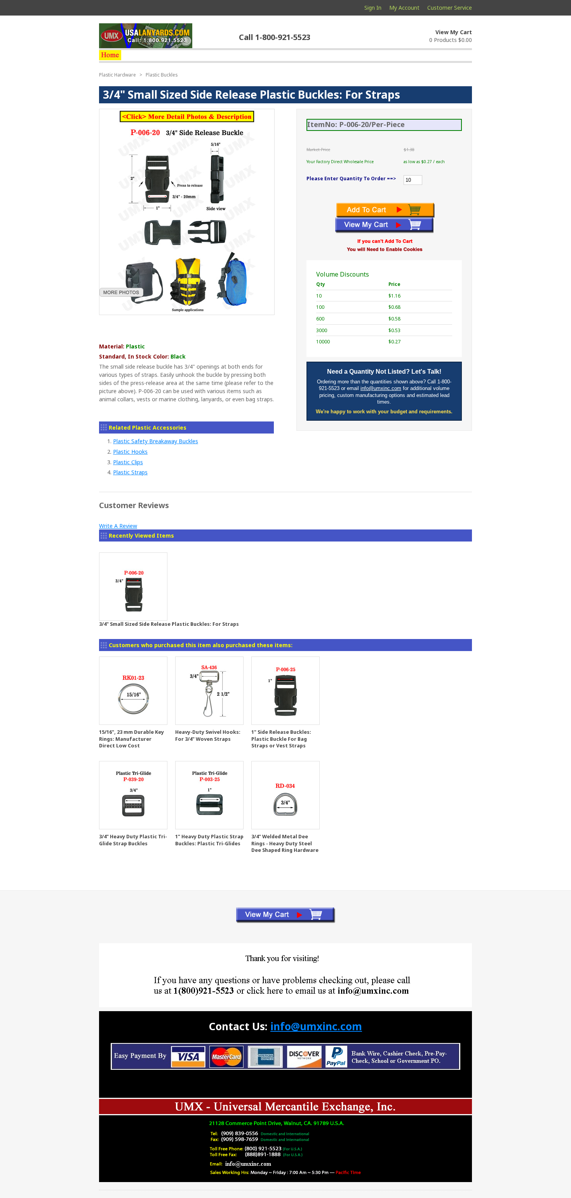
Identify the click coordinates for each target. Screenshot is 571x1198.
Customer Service (449, 7)
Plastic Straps (130, 472)
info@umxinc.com (380, 388)
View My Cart (453, 32)
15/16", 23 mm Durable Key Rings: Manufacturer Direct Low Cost (131, 739)
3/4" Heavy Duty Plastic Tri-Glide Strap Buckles (133, 840)
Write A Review (118, 525)
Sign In (372, 7)
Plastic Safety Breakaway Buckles (155, 441)
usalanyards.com (145, 35)
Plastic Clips (128, 462)
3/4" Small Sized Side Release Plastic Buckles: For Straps (169, 624)
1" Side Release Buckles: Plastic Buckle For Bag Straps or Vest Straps (281, 739)
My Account (404, 7)
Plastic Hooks (130, 451)
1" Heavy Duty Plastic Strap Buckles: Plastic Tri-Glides (209, 840)
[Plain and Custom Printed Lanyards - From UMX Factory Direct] (110, 55)
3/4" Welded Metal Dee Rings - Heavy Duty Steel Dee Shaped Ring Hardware (285, 843)
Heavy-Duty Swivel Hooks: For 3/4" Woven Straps (207, 735)
